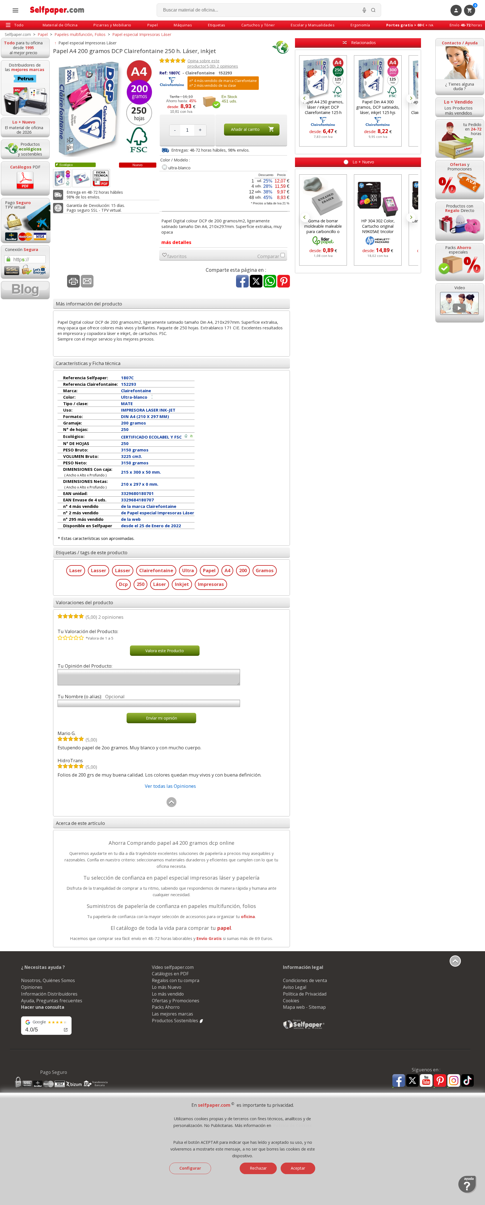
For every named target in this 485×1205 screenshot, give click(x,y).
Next (410, 98)
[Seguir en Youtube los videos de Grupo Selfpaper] (426, 1080)
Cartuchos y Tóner (258, 25)
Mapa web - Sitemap (304, 1007)
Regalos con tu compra (175, 980)
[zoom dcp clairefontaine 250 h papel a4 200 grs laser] (81, 178)
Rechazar (258, 1168)
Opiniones (31, 987)
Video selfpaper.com (173, 967)
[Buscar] (373, 10)
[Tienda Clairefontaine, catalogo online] (172, 85)
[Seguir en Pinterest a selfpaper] (440, 1081)
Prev (305, 98)
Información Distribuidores (49, 994)
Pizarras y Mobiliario (112, 25)
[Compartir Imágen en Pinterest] (283, 282)
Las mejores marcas (172, 1014)
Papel (152, 25)
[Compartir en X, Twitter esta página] (256, 282)
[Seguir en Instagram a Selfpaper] (453, 1081)
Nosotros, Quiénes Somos (48, 980)
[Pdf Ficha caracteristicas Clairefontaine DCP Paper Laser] (101, 178)
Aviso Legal (294, 987)
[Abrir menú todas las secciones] (15, 10)
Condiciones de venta (305, 980)
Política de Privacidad (304, 994)
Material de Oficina (60, 25)
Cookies (291, 1001)
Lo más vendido (168, 994)
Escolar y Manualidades (313, 25)
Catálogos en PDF (170, 974)
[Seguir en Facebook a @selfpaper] (398, 1081)
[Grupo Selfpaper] (304, 1029)
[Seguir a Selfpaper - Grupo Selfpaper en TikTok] (467, 1080)
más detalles (176, 242)
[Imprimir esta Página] (73, 282)
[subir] (171, 806)
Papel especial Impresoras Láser (87, 42)
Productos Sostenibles (175, 1020)
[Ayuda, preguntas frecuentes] (467, 1192)
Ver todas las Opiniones (170, 786)
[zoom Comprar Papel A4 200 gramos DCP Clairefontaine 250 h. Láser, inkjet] (62, 178)
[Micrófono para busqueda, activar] (364, 10)
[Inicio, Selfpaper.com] (57, 10)
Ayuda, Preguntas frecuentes (51, 1001)
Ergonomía (360, 25)
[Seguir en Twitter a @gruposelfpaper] (412, 1080)
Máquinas (183, 25)
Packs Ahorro (166, 1007)
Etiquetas (216, 25)
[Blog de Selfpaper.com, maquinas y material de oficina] (25, 290)
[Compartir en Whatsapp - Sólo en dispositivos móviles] (270, 282)
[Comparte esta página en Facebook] (242, 282)
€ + (410, 25)
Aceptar (298, 1168)
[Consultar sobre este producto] (87, 282)
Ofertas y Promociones (175, 1001)
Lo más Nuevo (166, 987)
